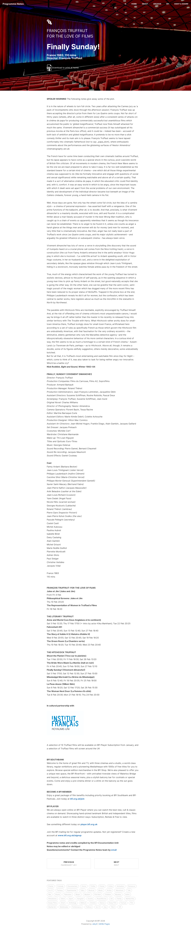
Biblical (83, 903)
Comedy (60, 886)
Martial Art (52, 907)
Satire (127, 894)
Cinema (93, 903)
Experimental (71, 890)
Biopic (78, 894)
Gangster (80, 899)
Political (89, 907)
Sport (71, 899)
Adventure (119, 890)
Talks (82, 890)
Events (90, 899)
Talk (129, 890)
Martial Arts (130, 899)
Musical (91, 890)
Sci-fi (98, 907)
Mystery (118, 894)
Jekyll (94, 924)
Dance (102, 903)
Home (134, 4)
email (114, 850)
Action (109, 890)
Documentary (72, 886)
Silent (63, 899)
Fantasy (60, 890)
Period (102, 886)
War (49, 894)
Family (119, 899)
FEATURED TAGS (54, 880)
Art (112, 899)
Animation (120, 886)
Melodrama (52, 899)
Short (63, 903)
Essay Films (52, 903)
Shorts (57, 894)
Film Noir (97, 894)
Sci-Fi (50, 890)
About (145, 4)
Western (87, 894)
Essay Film (112, 903)
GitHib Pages (104, 924)
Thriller (92, 886)
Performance (77, 907)
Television (67, 894)
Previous (69, 863)
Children (108, 894)
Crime (110, 886)
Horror (84, 886)
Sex (105, 907)
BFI (167, 4)
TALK (113, 907)
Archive (157, 4)
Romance (131, 886)
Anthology (72, 903)
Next (116, 863)
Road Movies (101, 899)
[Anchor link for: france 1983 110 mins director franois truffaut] (44, 58)
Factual (123, 903)
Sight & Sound (181, 4)
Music (100, 890)
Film (131, 903)
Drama (50, 886)
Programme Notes (13, 3)
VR (120, 907)
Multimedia (64, 907)
